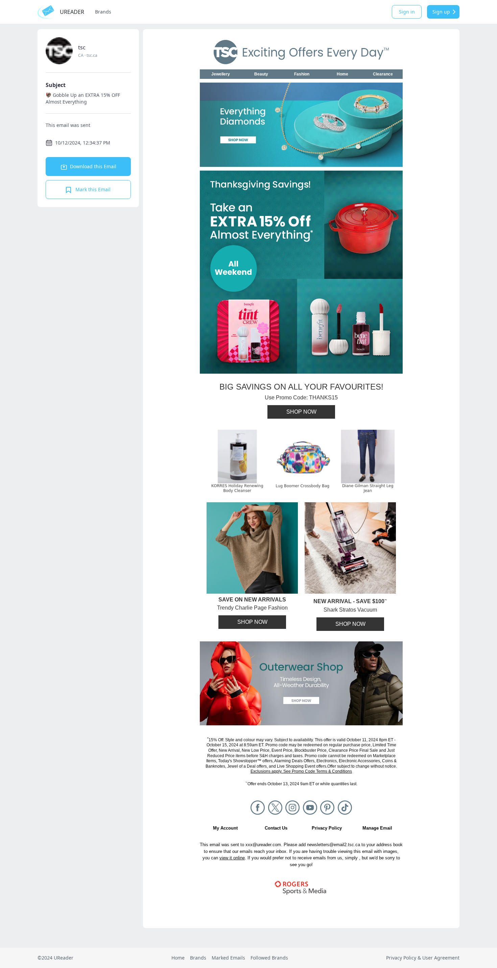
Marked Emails (228, 957)
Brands (103, 11)
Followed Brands (269, 957)
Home (178, 957)
